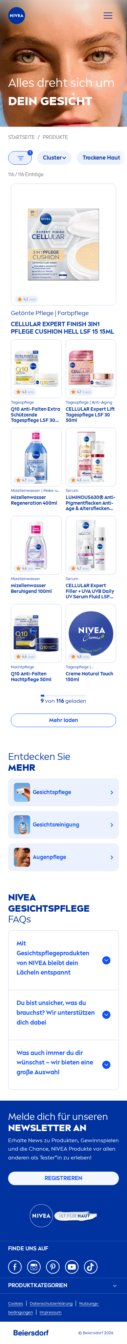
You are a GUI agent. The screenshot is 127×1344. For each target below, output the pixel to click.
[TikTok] (91, 1267)
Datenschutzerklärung (51, 1303)
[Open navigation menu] (108, 15)
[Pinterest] (53, 1267)
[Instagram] (34, 1267)
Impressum (51, 1312)
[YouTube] (72, 1267)
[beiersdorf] (31, 1333)
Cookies (15, 1303)
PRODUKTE (55, 137)
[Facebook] (15, 1267)
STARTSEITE (21, 137)
